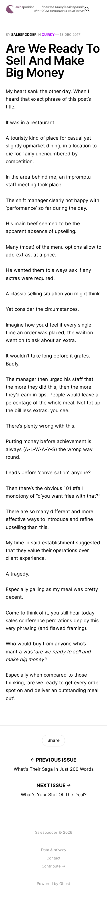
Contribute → (53, 866)
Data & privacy (53, 849)
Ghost (64, 883)
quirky (48, 34)
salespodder (24, 34)
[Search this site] (87, 9)
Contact (53, 858)
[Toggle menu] (98, 9)
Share (53, 740)
